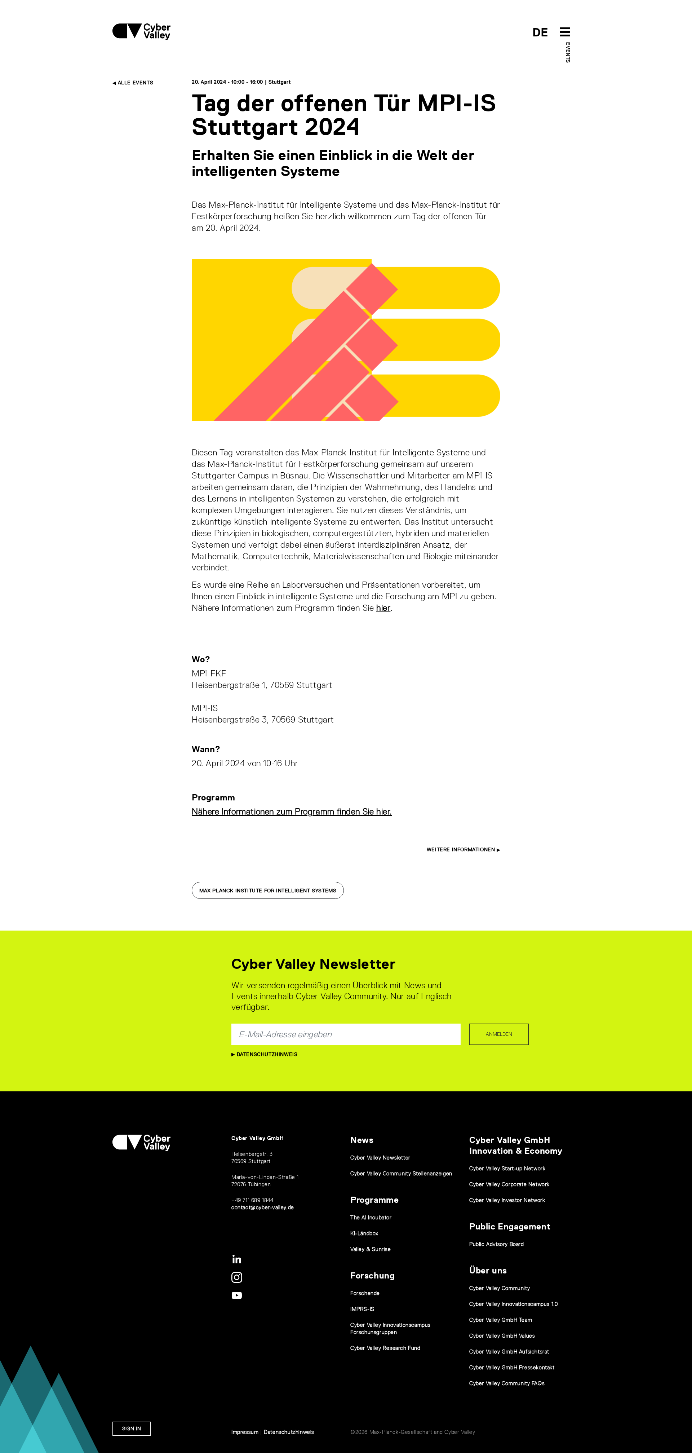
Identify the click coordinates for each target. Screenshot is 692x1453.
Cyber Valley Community (499, 1288)
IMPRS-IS (362, 1309)
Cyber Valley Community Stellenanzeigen (401, 1173)
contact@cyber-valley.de (262, 1207)
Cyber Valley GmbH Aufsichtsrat (509, 1351)
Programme (374, 1200)
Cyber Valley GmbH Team (500, 1320)
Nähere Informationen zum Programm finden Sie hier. (292, 811)
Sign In (131, 1428)
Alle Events (134, 82)
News (361, 1140)
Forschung (372, 1275)
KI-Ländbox (364, 1233)
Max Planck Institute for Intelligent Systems (267, 890)
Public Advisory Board (496, 1244)
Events (568, 52)
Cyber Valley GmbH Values (502, 1336)
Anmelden (499, 1034)
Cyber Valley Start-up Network (507, 1168)
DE (540, 32)
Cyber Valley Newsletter (380, 1157)
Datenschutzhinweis (266, 1054)
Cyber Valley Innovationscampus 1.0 (513, 1304)
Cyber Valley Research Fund (385, 1348)
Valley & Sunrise (370, 1249)
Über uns (488, 1270)
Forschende (365, 1293)
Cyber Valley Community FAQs (507, 1383)
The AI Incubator (371, 1217)
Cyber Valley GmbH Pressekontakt (512, 1367)
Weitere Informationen (462, 849)
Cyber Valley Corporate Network (509, 1184)
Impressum (244, 1432)
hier (383, 608)
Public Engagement (509, 1226)
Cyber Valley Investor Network (507, 1200)
